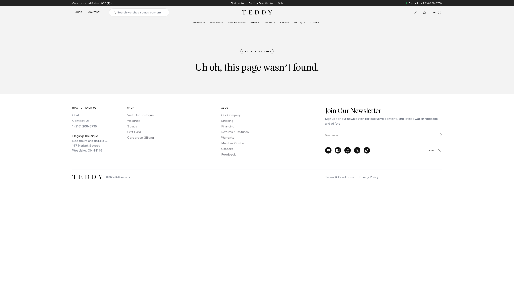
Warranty (227, 137)
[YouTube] (328, 150)
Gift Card (134, 132)
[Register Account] (415, 12)
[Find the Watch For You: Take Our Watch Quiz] (257, 3)
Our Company (231, 115)
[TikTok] (367, 150)
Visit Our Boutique (140, 115)
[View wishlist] (424, 12)
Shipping (227, 120)
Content (93, 12)
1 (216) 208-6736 (84, 126)
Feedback (228, 154)
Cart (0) (436, 12)
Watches (133, 120)
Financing (227, 126)
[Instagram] (347, 150)
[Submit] (440, 135)
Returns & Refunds (235, 132)
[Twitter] (357, 150)
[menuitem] (199, 22)
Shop (78, 12)
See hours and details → (90, 140)
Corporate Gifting (140, 137)
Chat (76, 115)
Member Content (234, 143)
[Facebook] (338, 150)
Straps (132, 126)
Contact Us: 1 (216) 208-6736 (425, 3)
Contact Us (80, 120)
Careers (227, 149)
